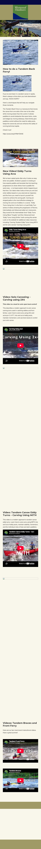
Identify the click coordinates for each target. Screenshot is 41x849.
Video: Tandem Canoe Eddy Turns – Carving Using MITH (20, 514)
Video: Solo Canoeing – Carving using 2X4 (17, 298)
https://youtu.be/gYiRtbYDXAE (13, 134)
